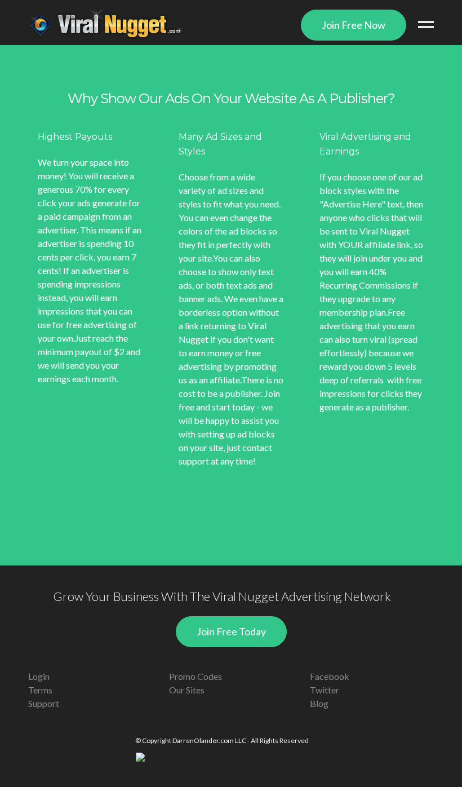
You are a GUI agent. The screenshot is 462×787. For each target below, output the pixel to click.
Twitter (324, 689)
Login (39, 676)
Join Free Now (353, 25)
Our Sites (187, 689)
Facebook (329, 676)
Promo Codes (195, 676)
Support (43, 703)
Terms (40, 689)
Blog (319, 703)
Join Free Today (231, 631)
